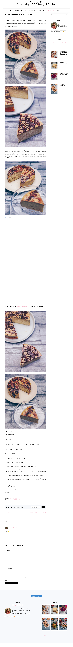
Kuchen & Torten (11, 498)
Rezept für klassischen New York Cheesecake (63, 63)
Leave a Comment (24, 17)
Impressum (44, 635)
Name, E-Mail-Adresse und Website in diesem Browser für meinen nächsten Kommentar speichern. (23, 580)
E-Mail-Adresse (8, 568)
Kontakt (43, 637)
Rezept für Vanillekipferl (62, 85)
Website (7, 573)
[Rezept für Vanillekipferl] (54, 89)
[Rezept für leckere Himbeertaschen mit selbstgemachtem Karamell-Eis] (54, 54)
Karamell (11, 499)
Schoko (17, 499)
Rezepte (16, 498)
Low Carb (14, 499)
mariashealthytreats (13, 527)
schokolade (20, 499)
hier (16, 308)
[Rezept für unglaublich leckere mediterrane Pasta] (54, 624)
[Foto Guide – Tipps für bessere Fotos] (54, 76)
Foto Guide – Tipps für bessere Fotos (64, 74)
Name (6, 564)
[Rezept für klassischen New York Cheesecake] (54, 65)
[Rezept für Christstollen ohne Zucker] (63, 624)
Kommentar (8, 550)
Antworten (7, 533)
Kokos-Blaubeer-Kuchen (22, 306)
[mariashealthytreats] (36, 7)
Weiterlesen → (53, 32)
